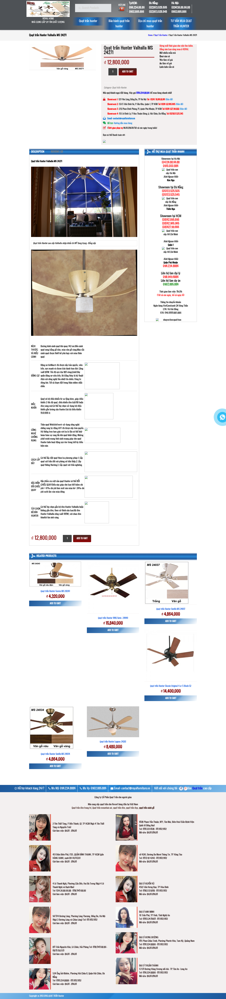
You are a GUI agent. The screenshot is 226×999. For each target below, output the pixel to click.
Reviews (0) (57, 152)
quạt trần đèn (119, 808)
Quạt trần (197, 788)
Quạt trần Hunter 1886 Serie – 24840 (113, 618)
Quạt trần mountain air (102, 808)
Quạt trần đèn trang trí (81, 808)
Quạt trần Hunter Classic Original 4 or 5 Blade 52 (170, 686)
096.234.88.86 (143, 93)
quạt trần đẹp (132, 808)
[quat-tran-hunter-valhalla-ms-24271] (62, 57)
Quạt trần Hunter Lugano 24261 (113, 742)
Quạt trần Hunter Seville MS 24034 (55, 754)
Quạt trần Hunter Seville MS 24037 (170, 609)
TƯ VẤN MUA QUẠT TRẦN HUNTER (181, 23)
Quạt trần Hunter (161, 35)
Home (150, 35)
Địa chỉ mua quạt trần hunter (150, 23)
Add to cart (127, 72)
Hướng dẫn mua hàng (123, 123)
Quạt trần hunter (88, 21)
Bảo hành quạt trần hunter (119, 23)
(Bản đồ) (169, 99)
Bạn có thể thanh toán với (114, 135)
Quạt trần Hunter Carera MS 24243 (55, 591)
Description (37, 152)
